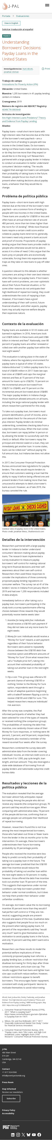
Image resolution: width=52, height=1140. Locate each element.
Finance (6, 36)
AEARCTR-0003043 (11, 109)
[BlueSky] (28, 1135)
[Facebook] (39, 1135)
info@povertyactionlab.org (13, 1075)
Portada (6, 16)
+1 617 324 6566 (9, 1072)
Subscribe (11, 1098)
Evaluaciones (22, 16)
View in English (11, 23)
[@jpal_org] (18, 1135)
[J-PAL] (10, 6)
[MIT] (26, 1127)
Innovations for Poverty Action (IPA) (20, 84)
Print (47, 68)
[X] (23, 1134)
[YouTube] (34, 1135)
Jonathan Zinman (11, 72)
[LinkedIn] (13, 1135)
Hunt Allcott (28, 68)
